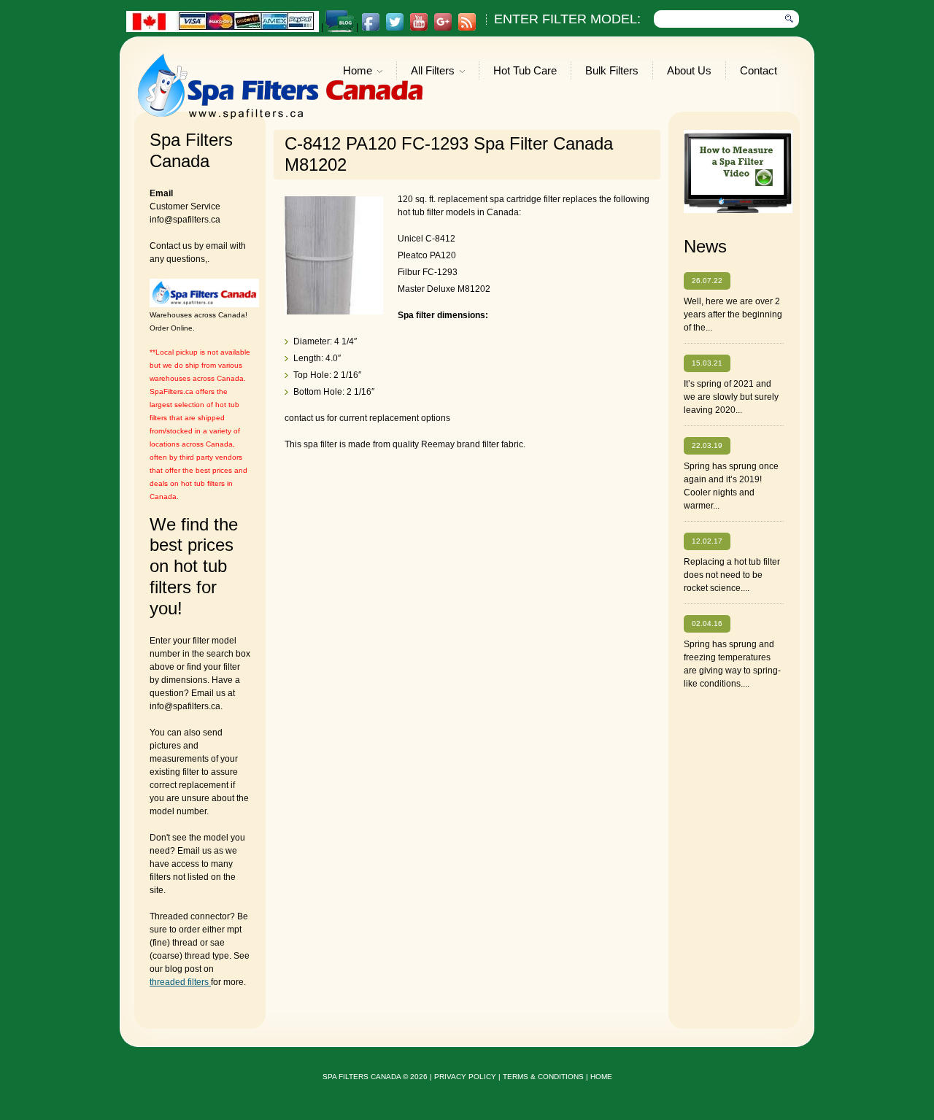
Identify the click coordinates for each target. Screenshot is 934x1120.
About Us (689, 70)
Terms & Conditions (543, 1077)
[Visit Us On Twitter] (394, 28)
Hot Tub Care (525, 70)
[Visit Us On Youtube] (418, 28)
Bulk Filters (611, 70)
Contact (758, 70)
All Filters (433, 72)
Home (357, 72)
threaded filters (180, 982)
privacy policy (465, 1077)
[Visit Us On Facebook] (370, 28)
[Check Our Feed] (467, 28)
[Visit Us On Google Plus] (443, 28)
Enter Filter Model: (567, 19)
